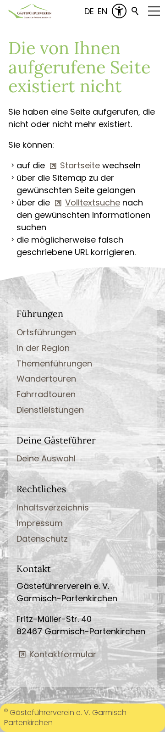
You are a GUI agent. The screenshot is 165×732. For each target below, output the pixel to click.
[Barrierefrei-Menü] (119, 11)
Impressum (39, 523)
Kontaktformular (62, 654)
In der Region (43, 348)
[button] (154, 11)
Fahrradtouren (46, 394)
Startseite (80, 165)
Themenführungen (54, 363)
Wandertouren (46, 378)
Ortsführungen (46, 332)
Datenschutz (42, 538)
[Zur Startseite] (29, 11)
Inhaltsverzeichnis (52, 507)
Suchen (135, 11)
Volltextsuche (92, 202)
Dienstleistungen (50, 410)
